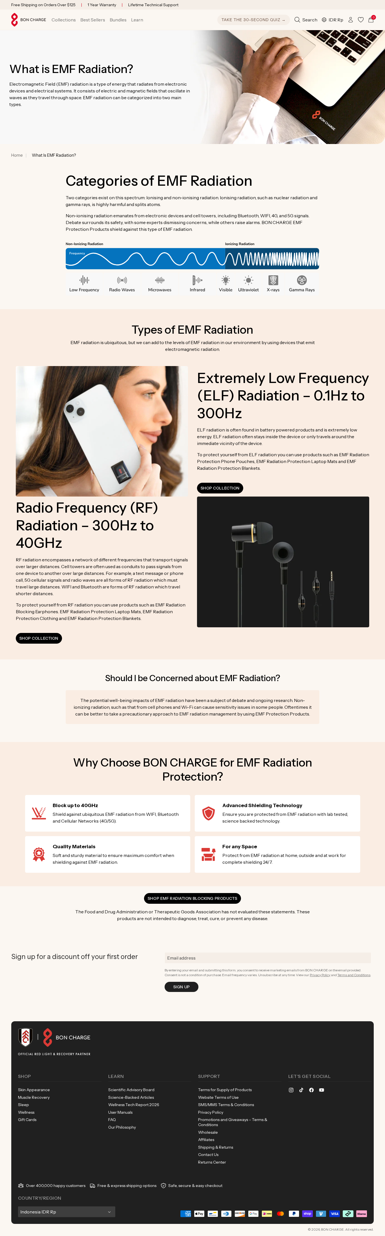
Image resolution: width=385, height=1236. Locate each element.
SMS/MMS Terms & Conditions (226, 1104)
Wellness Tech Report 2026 (133, 1104)
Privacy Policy (320, 975)
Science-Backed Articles (131, 1097)
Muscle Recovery (34, 1097)
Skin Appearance (34, 1089)
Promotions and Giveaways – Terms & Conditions (232, 1122)
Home (17, 155)
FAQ (112, 1119)
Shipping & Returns (215, 1147)
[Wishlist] (361, 20)
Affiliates (206, 1139)
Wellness (26, 1112)
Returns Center (212, 1162)
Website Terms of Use (218, 1097)
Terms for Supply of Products (225, 1089)
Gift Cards (27, 1119)
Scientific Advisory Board (131, 1089)
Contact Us (208, 1154)
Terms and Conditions (353, 975)
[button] (63, 20)
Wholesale (208, 1132)
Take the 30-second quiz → (254, 19)
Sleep (23, 1104)
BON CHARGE (332, 1229)
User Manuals (120, 1112)
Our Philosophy (122, 1127)
